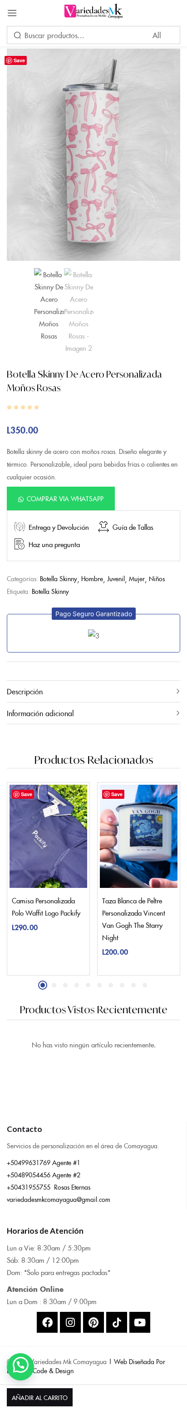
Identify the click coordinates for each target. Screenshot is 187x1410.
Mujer (137, 578)
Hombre (92, 578)
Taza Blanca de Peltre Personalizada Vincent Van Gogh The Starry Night (133, 919)
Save (19, 60)
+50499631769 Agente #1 (43, 1162)
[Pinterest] (93, 1322)
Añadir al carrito (39, 1397)
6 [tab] (99, 985)
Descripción (25, 691)
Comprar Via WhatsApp (65, 498)
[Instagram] (70, 1322)
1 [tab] (42, 985)
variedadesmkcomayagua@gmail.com (58, 1199)
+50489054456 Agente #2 (43, 1174)
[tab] (93, 691)
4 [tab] (76, 985)
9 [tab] (133, 985)
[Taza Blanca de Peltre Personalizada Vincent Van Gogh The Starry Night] (138, 836)
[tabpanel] (48, 879)
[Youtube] (139, 1322)
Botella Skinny (58, 578)
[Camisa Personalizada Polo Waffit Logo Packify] (48, 836)
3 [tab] (65, 985)
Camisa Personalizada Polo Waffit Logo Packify (46, 906)
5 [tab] (88, 985)
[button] (61, 498)
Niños (157, 578)
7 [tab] (110, 985)
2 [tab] (54, 985)
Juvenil (116, 578)
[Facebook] (47, 1322)
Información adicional (40, 713)
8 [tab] (122, 985)
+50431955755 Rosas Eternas (48, 1186)
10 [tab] (145, 985)
